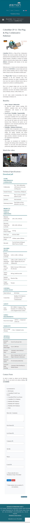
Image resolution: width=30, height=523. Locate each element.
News (7, 10)
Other (9, 408)
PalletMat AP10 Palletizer (14, 405)
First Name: (10, 425)
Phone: (8, 456)
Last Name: (10, 433)
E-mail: (9, 464)
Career (11, 10)
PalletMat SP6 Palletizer (13, 401)
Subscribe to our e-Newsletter (15, 519)
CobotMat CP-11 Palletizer (14, 399)
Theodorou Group (13, 515)
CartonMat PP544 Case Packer (15, 397)
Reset (13, 480)
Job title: (9, 449)
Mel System (10, 391)
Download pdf (8, 174)
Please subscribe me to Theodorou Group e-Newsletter (14, 473)
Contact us (17, 10)
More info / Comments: (12, 413)
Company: (10, 441)
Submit (8, 480)
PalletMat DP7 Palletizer (13, 403)
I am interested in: (11, 388)
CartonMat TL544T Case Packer (13, 394)
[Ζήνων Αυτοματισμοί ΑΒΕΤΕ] (15, 4)
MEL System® (24, 496)
